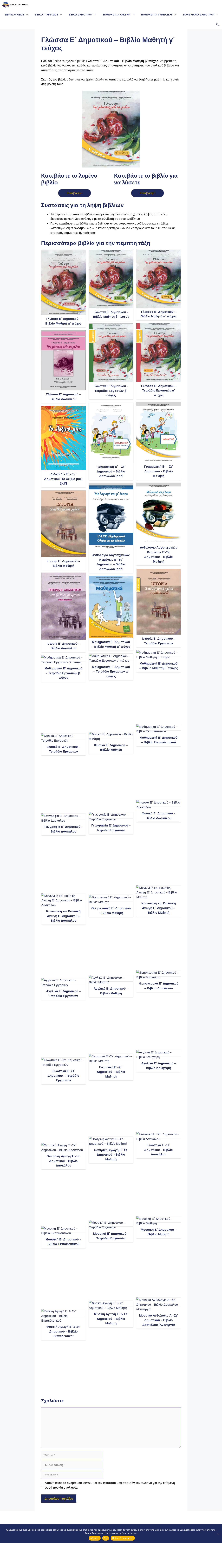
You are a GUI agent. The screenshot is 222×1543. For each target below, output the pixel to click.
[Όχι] (218, 1534)
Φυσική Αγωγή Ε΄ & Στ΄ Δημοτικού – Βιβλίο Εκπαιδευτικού (63, 1331)
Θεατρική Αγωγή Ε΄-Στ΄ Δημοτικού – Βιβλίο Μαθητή (111, 1154)
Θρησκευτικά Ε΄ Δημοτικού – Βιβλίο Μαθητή (111, 910)
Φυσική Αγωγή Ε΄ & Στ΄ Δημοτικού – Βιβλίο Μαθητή (111, 1318)
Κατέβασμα (74, 193)
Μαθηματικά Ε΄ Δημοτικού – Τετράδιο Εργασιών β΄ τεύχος (63, 672)
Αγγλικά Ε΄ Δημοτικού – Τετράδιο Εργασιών (63, 993)
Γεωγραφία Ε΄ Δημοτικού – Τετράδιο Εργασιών (111, 828)
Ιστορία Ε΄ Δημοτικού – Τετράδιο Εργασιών (158, 641)
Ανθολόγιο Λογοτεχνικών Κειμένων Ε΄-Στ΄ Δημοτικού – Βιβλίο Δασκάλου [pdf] (111, 562)
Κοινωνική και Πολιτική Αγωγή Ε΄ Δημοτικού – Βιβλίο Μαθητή (158, 907)
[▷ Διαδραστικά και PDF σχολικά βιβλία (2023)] (15, 5)
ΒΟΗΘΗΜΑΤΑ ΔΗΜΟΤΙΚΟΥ (199, 14)
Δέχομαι (94, 1538)
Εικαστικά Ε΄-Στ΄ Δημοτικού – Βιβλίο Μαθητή (111, 1071)
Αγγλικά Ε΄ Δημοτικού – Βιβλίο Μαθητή (111, 991)
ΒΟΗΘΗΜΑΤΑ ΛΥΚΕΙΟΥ (117, 14)
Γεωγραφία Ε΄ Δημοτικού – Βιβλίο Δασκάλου (63, 829)
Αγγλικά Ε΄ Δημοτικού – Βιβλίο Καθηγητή (158, 1065)
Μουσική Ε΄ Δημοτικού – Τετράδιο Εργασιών (111, 1236)
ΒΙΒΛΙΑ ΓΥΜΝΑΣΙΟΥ (46, 14)
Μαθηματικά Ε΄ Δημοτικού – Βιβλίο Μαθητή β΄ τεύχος (158, 666)
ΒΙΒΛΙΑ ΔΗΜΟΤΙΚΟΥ (81, 14)
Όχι (105, 1538)
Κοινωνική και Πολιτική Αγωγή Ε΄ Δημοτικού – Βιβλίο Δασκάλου (63, 915)
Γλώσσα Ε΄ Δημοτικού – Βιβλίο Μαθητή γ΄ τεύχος (158, 314)
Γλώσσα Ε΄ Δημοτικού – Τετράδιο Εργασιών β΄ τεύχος (111, 390)
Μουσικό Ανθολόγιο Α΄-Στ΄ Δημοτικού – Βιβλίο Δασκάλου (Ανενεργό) (158, 1320)
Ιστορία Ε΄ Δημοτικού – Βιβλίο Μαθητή (63, 563)
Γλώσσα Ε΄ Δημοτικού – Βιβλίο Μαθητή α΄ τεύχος (63, 321)
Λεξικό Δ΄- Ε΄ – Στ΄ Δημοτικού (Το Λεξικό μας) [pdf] (63, 478)
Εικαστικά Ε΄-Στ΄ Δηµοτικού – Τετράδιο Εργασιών (63, 1075)
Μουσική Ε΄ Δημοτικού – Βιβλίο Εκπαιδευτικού (63, 1242)
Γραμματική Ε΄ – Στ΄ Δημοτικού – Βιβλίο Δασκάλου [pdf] (111, 471)
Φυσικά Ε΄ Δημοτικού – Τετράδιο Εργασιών (63, 749)
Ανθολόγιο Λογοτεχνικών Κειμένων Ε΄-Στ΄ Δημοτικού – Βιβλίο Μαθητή (158, 554)
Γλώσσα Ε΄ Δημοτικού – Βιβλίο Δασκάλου (63, 396)
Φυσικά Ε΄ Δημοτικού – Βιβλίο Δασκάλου (158, 815)
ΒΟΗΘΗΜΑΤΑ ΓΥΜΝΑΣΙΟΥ (156, 14)
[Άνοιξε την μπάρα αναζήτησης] (217, 24)
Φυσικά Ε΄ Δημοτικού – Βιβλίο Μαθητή (111, 747)
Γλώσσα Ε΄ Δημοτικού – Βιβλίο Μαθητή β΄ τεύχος (111, 314)
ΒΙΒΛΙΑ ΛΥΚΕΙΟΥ (14, 14)
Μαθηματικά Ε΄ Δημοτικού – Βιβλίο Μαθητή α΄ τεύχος (111, 644)
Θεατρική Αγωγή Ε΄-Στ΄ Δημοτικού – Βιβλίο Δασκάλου (63, 1160)
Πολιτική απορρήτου (122, 1538)
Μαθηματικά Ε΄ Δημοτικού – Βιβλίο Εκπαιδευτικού (158, 740)
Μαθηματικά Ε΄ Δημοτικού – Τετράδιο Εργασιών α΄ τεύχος (111, 671)
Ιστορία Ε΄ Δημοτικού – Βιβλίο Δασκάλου (63, 646)
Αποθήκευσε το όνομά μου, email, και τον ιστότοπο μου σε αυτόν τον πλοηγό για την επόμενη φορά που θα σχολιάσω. (110, 1485)
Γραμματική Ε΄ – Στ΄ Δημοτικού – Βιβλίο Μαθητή (158, 471)
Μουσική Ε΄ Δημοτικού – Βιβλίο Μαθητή (158, 1232)
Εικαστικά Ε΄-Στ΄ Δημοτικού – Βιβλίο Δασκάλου (158, 1149)
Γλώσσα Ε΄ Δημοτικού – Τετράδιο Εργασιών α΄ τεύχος (158, 390)
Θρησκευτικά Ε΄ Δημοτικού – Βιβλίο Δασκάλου (158, 986)
